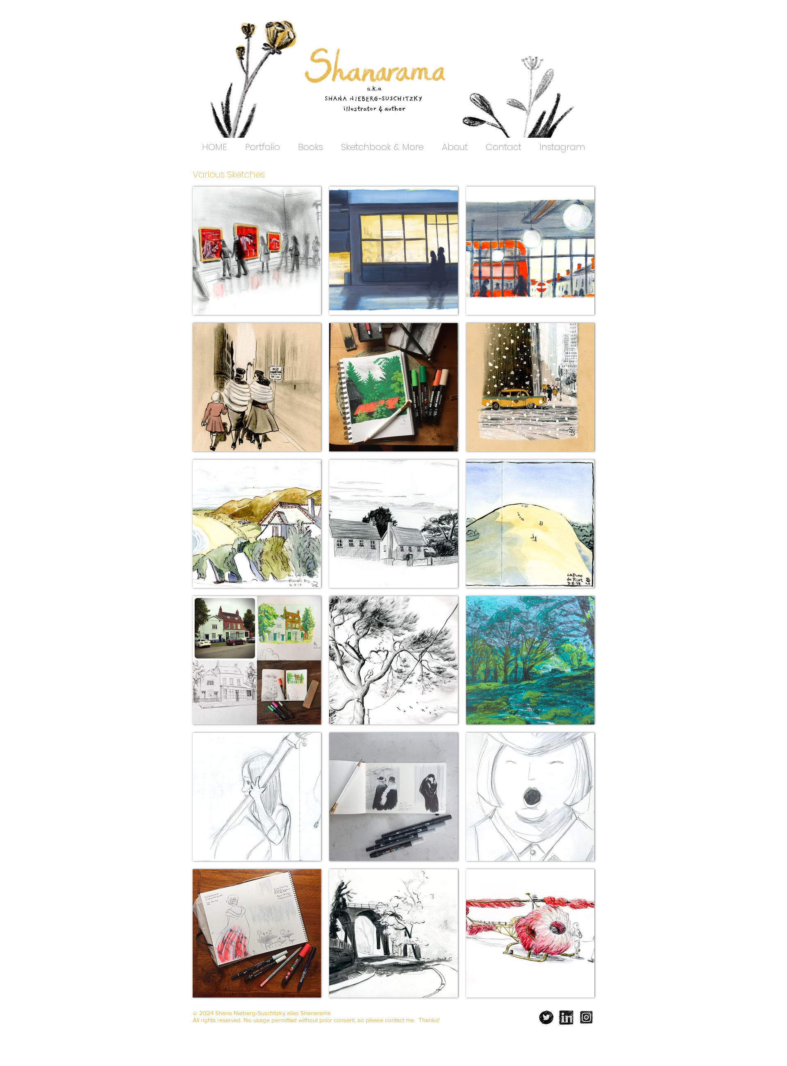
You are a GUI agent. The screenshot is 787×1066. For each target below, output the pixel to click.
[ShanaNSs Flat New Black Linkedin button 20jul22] (566, 1017)
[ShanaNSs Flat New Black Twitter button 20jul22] (546, 1017)
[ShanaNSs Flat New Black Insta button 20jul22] (586, 1017)
